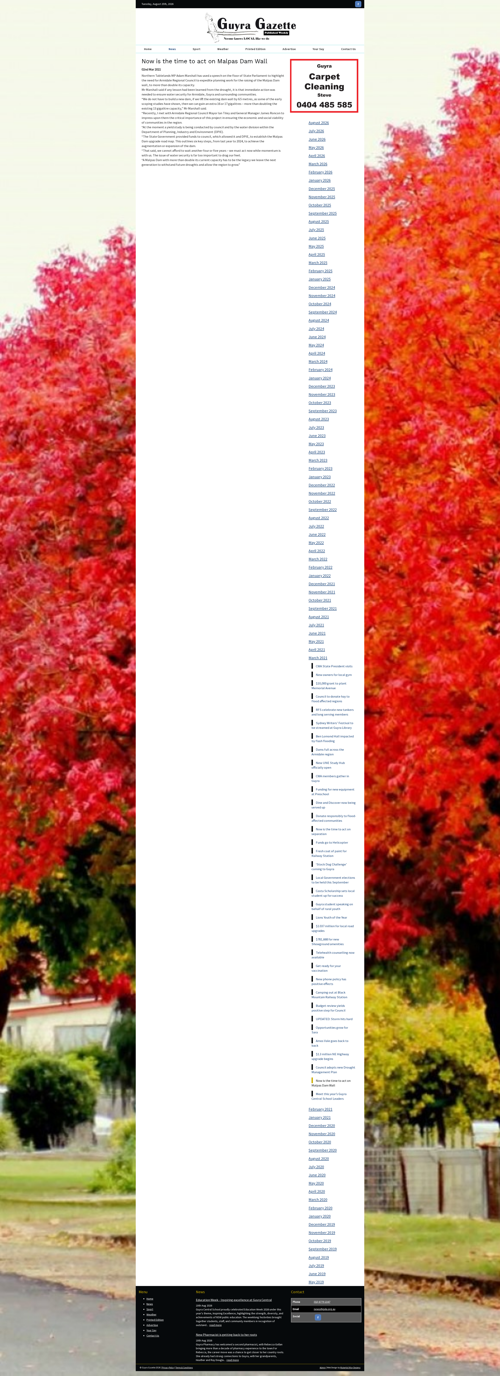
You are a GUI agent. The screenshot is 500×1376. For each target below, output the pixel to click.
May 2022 (316, 542)
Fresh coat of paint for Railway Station (329, 853)
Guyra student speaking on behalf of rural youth (332, 906)
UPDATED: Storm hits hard (334, 1019)
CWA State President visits (334, 666)
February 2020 (320, 1207)
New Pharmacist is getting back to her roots (226, 1334)
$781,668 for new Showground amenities (328, 941)
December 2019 (322, 1224)
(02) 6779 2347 (322, 1302)
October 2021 (320, 600)
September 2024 (323, 312)
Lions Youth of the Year (331, 917)
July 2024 (316, 328)
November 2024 (322, 295)
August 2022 (319, 517)
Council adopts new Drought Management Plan (333, 1069)
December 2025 (322, 188)
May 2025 (316, 246)
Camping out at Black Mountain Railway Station (329, 994)
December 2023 (322, 386)
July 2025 (316, 229)
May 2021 (316, 641)
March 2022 (318, 558)
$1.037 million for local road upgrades (333, 928)
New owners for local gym (334, 675)
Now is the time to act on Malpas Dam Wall (331, 1082)
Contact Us (348, 49)
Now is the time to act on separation (331, 831)
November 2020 (322, 1133)
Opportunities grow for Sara (330, 1029)
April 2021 (317, 649)
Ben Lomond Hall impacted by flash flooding (333, 738)
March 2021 (318, 657)
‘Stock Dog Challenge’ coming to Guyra (329, 866)
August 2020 (319, 1158)
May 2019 (316, 1281)
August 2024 (319, 320)
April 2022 (317, 550)
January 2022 (320, 575)
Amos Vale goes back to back (330, 1043)
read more (215, 1325)
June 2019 (317, 1273)
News (172, 49)
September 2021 (323, 608)
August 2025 (319, 221)
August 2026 (319, 122)
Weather (223, 49)
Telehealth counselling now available (333, 954)
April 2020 (317, 1191)
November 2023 (322, 394)
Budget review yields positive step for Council (329, 1007)
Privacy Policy (168, 1367)
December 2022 (322, 484)
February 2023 (320, 468)
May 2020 (316, 1183)
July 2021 (316, 624)
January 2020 (320, 1216)
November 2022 (322, 493)
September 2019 (323, 1248)
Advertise (289, 49)
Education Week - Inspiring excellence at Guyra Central (234, 1300)
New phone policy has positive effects (329, 981)
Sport (196, 49)
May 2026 (316, 147)
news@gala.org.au (324, 1309)
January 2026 (320, 180)
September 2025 (323, 213)
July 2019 (316, 1265)
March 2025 (318, 262)
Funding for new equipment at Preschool (333, 791)
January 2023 (320, 476)
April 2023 (317, 452)
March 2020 (318, 1199)
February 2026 (320, 172)
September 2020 (323, 1150)
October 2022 (320, 501)
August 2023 (319, 419)
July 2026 (316, 130)
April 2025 (317, 254)
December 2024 (322, 287)
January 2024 (320, 378)
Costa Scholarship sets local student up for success (333, 893)
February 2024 (320, 369)
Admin (323, 1367)
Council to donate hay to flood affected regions (331, 698)
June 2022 (317, 534)
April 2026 (317, 155)
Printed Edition (256, 49)
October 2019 (320, 1240)
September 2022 (323, 509)
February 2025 (320, 270)
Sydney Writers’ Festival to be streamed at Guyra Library (332, 725)
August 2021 (319, 616)
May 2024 (316, 345)
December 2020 (322, 1125)
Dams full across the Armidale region (328, 751)
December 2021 (322, 583)
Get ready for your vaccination (326, 968)
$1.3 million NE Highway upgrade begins (330, 1056)
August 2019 (319, 1257)
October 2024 (320, 303)
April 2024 (317, 353)
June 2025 (317, 238)
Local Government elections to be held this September (333, 879)
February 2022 (320, 567)
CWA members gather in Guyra (330, 778)
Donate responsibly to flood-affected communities (334, 818)
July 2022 (316, 526)
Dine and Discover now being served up (334, 804)
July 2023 (316, 427)
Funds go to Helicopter (332, 842)
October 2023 (320, 402)
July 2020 (316, 1166)
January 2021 (320, 1117)
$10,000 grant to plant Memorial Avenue (329, 685)
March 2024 (318, 361)
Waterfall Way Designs (350, 1367)
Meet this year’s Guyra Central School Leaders (329, 1096)
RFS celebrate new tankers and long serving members (333, 712)
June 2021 (317, 633)
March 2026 (318, 163)
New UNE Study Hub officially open (328, 765)
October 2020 (320, 1141)
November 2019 (322, 1232)
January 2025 (320, 279)
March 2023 (318, 460)
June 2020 (317, 1174)
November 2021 (322, 591)
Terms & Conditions (184, 1367)
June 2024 (317, 336)
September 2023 (323, 410)
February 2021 (320, 1109)
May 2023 (316, 443)
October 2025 (320, 205)
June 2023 (317, 435)
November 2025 (322, 196)
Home (148, 49)
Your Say (318, 49)
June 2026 (317, 139)
